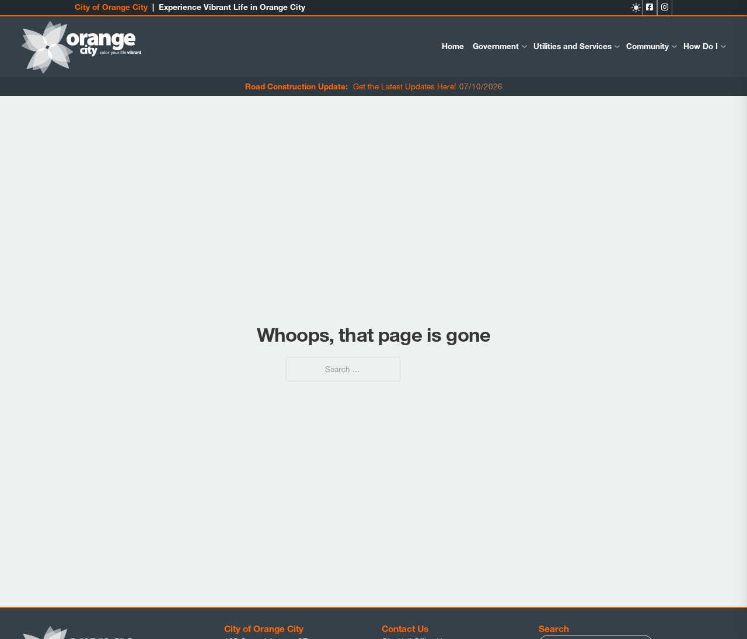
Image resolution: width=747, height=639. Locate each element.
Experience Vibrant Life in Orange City (232, 7)
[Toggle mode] (636, 7)
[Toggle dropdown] (524, 46)
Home (453, 46)
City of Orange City (111, 7)
